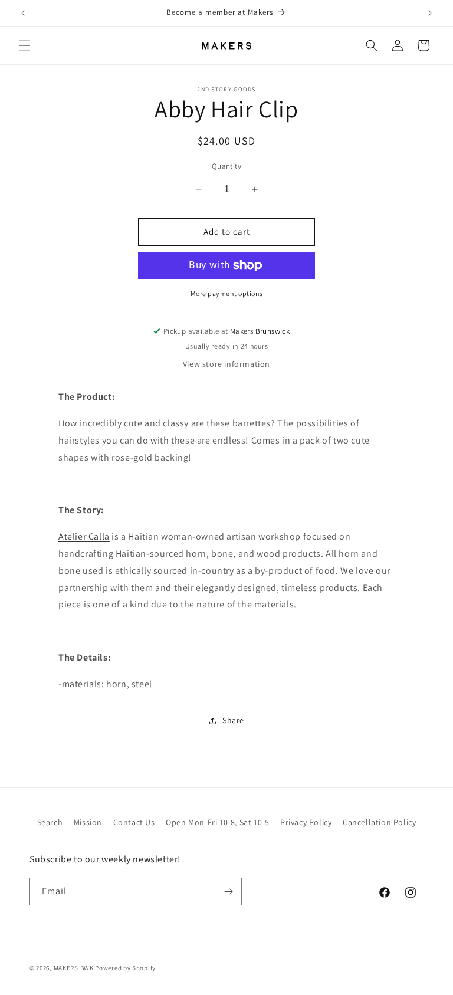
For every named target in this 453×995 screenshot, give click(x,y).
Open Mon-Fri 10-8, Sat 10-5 (217, 822)
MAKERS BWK (74, 968)
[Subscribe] (228, 891)
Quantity (226, 166)
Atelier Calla (84, 536)
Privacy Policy (305, 822)
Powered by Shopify (125, 968)
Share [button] (233, 720)
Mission (88, 822)
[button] (25, 45)
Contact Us (134, 822)
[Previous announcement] (23, 13)
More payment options (227, 293)
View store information (226, 364)
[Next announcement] (430, 13)
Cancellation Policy (379, 822)
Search (50, 822)
